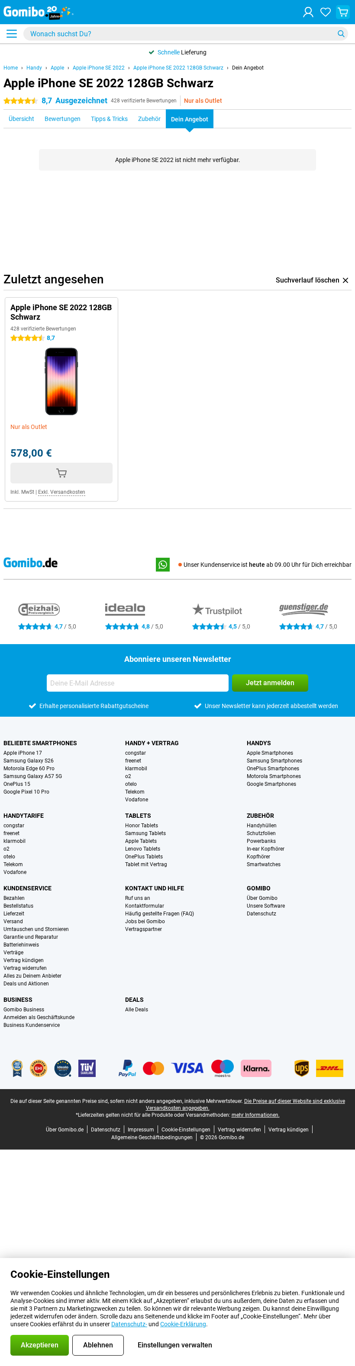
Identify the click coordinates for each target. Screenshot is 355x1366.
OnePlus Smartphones (273, 769)
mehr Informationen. (256, 1115)
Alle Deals (136, 1010)
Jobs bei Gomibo (145, 921)
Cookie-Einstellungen (185, 1130)
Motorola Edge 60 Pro (29, 769)
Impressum (141, 1130)
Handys (259, 743)
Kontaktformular (144, 906)
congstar (135, 753)
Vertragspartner (143, 929)
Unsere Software (266, 906)
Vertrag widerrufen (25, 968)
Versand (13, 921)
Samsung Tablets (145, 833)
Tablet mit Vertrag (146, 864)
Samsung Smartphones (274, 761)
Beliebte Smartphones (40, 743)
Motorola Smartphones (274, 776)
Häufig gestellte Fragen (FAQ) (159, 914)
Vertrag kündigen (23, 960)
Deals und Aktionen (26, 984)
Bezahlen (14, 898)
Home (10, 68)
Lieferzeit (13, 914)
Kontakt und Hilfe (154, 888)
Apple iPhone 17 (22, 753)
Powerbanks (261, 841)
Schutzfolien (261, 833)
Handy (34, 68)
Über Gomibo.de (65, 1130)
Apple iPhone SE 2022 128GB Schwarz (178, 68)
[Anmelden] (308, 12)
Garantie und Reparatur (30, 937)
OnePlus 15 (16, 784)
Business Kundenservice (31, 1025)
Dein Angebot (248, 68)
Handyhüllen (262, 826)
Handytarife (23, 815)
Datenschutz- (129, 1324)
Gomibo (259, 888)
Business (17, 999)
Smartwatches (264, 864)
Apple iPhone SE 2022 (99, 68)
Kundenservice (27, 888)
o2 (128, 776)
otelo (131, 784)
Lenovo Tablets (142, 849)
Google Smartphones (271, 784)
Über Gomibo (262, 898)
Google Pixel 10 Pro (26, 792)
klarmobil (136, 769)
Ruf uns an (137, 898)
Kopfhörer (258, 857)
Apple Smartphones (270, 753)
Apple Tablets (141, 841)
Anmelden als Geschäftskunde (38, 1017)
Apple (57, 68)
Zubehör (260, 815)
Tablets (138, 815)
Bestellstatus (18, 906)
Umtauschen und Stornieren (36, 929)
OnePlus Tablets (144, 857)
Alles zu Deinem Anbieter (32, 976)
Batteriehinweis (21, 945)
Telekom (135, 792)
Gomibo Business (23, 1010)
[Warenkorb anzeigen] (343, 12)
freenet (133, 761)
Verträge (13, 953)
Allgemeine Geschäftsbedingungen (152, 1137)
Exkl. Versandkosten (61, 492)
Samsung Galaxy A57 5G (32, 776)
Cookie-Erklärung (183, 1324)
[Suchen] (341, 34)
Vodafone (136, 800)
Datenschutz (261, 914)
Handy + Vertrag (152, 743)
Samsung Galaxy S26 (28, 761)
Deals (134, 999)
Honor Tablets (141, 826)
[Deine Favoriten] (325, 12)
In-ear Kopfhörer (265, 849)
